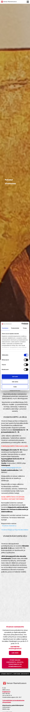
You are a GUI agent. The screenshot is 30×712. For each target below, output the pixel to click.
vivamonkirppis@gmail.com (11, 468)
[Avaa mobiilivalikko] (28, 2)
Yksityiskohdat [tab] (15, 328)
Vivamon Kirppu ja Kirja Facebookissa (14, 530)
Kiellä (15, 386)
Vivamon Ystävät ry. (9, 526)
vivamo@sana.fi (15, 649)
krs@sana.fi (6, 692)
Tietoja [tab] (25, 328)
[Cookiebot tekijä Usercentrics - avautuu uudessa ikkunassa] (21, 324)
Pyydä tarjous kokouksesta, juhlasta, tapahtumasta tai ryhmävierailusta (15, 663)
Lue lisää (15, 653)
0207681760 (15, 647)
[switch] (26, 360)
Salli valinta (15, 381)
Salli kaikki (15, 376)
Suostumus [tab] (5, 328)
